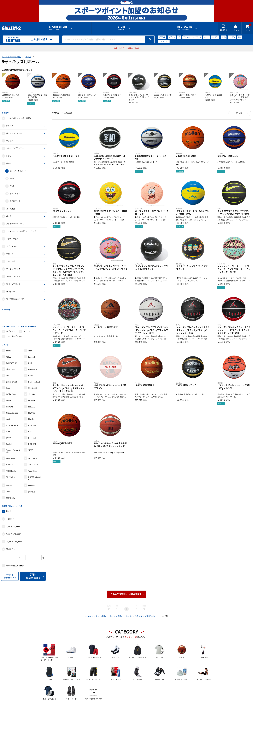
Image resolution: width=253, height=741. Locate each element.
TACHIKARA (11, 471)
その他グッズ (15, 201)
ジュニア (26, 331)
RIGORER (32, 444)
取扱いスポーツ (58, 28)
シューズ (9, 126)
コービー (215, 37)
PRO (30, 431)
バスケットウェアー (14, 133)
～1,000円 (10, 519)
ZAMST (9, 492)
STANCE (9, 465)
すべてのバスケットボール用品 (18, 118)
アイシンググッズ (13, 269)
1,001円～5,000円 (13, 526)
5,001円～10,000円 (14, 534)
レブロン (172, 37)
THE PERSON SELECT (15, 299)
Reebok (9, 444)
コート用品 (10, 209)
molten (9, 419)
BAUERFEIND (11, 363)
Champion (10, 369)
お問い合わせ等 (184, 28)
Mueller (31, 419)
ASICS (8, 357)
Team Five (32, 471)
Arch (30, 351)
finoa (8, 388)
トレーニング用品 (13, 276)
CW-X (8, 376)
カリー (206, 37)
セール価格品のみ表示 (15, 565)
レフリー (9, 156)
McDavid (9, 407)
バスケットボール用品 (11, 57)
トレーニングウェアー (15, 148)
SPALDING (32, 458)
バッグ (8, 216)
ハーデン (232, 37)
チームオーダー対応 (14, 336)
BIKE (30, 363)
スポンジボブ (164, 41)
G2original (32, 388)
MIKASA (31, 407)
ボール (28, 57)
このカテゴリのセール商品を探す (126, 594)
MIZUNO (31, 413)
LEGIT (8, 400)
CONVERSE (32, 369)
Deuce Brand (11, 382)
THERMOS (10, 477)
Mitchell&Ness (12, 413)
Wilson (9, 485)
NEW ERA (32, 425)
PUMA (8, 438)
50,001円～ (10, 549)
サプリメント (11, 246)
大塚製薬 (31, 492)
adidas (9, 351)
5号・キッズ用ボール (18, 171)
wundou (31, 485)
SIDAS (30, 450)
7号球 (12, 186)
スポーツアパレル (13, 284)
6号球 (12, 178)
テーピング (10, 261)
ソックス (9, 141)
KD (179, 37)
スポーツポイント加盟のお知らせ (126, 48)
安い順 (239, 113)
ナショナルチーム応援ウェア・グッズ (21, 231)
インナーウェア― (13, 239)
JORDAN (162, 37)
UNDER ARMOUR (34, 478)
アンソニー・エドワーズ (192, 37)
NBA (239, 37)
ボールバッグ (15, 193)
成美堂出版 (10, 498)
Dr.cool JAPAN (34, 382)
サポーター (10, 254)
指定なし (9, 511)
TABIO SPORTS (34, 465)
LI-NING (31, 400)
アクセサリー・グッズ (15, 224)
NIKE (8, 431)
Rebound (32, 438)
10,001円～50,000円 (14, 541)
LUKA (224, 37)
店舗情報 (121, 28)
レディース (10, 331)
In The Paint (11, 394)
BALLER (31, 357)
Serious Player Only (13, 451)
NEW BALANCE (12, 425)
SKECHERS (10, 458)
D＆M (30, 376)
